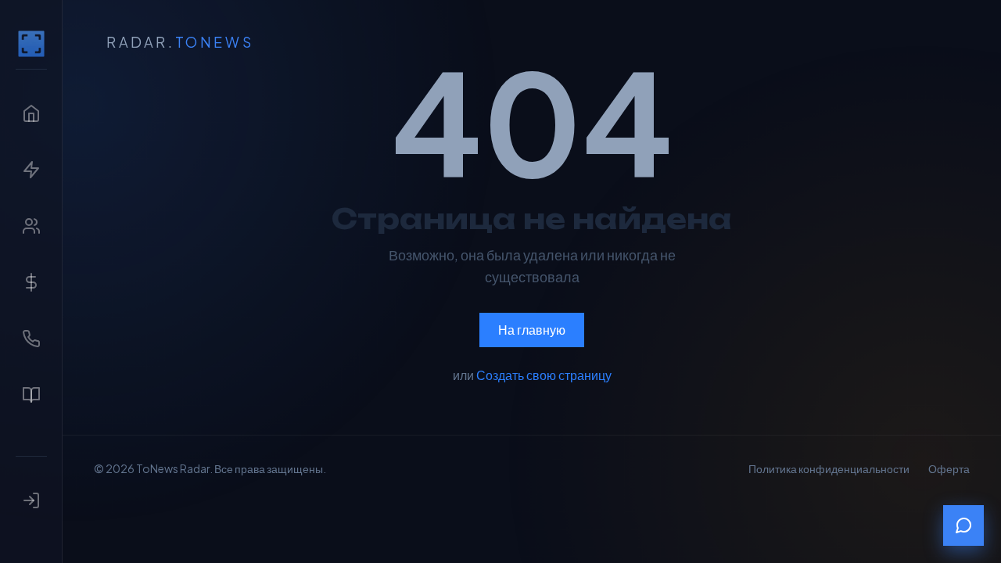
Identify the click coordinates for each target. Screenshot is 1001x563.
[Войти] (31, 500)
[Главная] (31, 44)
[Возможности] (31, 169)
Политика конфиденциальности (829, 468)
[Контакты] (31, 338)
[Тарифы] (31, 282)
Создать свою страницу (544, 375)
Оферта (949, 468)
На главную (531, 329)
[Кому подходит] (31, 226)
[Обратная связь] (963, 525)
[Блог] (31, 395)
